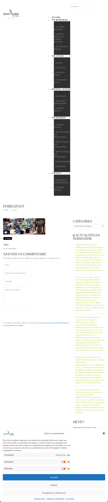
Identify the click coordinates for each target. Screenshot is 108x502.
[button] (103, 433)
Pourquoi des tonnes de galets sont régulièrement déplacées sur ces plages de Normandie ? (90, 359)
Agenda (58, 63)
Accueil (56, 17)
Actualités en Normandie (86, 236)
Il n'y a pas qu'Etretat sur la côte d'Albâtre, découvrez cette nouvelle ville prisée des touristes (89, 392)
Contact (56, 173)
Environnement (62, 162)
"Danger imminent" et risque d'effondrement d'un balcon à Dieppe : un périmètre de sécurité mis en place (90, 247)
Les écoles (60, 96)
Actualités (60, 68)
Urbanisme (60, 166)
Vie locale (58, 56)
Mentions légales (39, 499)
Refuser (54, 485)
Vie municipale (60, 20)
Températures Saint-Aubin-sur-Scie (84, 427)
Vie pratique (59, 118)
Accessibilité (70, 499)
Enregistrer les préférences (54, 493)
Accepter (54, 477)
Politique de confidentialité (55, 499)
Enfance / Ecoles (61, 89)
